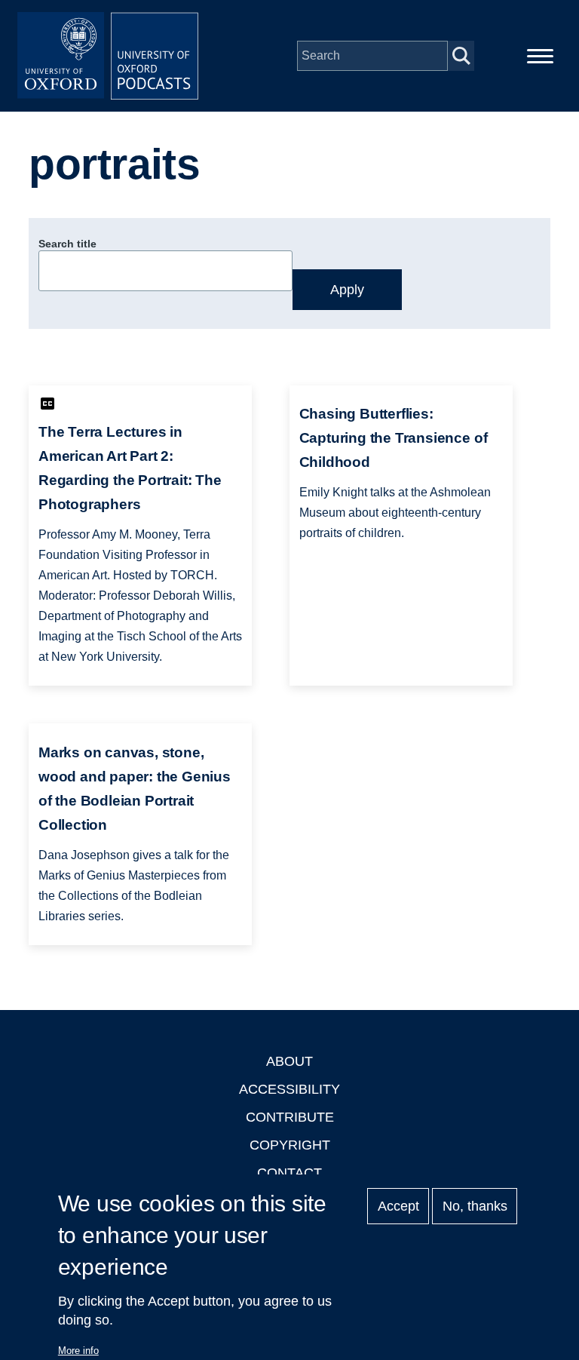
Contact (289, 1172)
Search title (67, 244)
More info (78, 1350)
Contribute (290, 1117)
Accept (398, 1206)
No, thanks (475, 1206)
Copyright (290, 1145)
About (289, 1061)
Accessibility (289, 1089)
